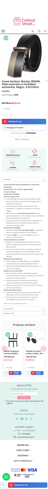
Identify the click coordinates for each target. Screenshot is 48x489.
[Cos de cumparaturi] (39, 31)
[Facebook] (17, 419)
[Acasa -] (24, 21)
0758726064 (25, 434)
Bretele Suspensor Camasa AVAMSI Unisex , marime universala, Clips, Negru (11, 352)
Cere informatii (23, 139)
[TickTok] (26, 419)
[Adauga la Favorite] (6, 373)
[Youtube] (22, 419)
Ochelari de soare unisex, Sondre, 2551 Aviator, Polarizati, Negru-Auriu (34, 352)
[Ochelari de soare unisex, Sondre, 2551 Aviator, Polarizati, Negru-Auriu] (35, 340)
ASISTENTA (23, 455)
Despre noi (23, 445)
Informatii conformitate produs (15, 303)
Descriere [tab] (7, 179)
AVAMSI (6, 91)
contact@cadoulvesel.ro (25, 437)
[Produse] (3, 32)
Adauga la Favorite (15, 128)
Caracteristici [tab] (8, 309)
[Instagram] (31, 419)
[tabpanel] (24, 56)
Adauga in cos (15, 121)
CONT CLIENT (23, 450)
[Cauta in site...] (45, 31)
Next (44, 58)
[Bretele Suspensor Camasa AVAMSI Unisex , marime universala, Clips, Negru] (13, 340)
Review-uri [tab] (9, 313)
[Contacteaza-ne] (33, 31)
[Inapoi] (46, 81)
